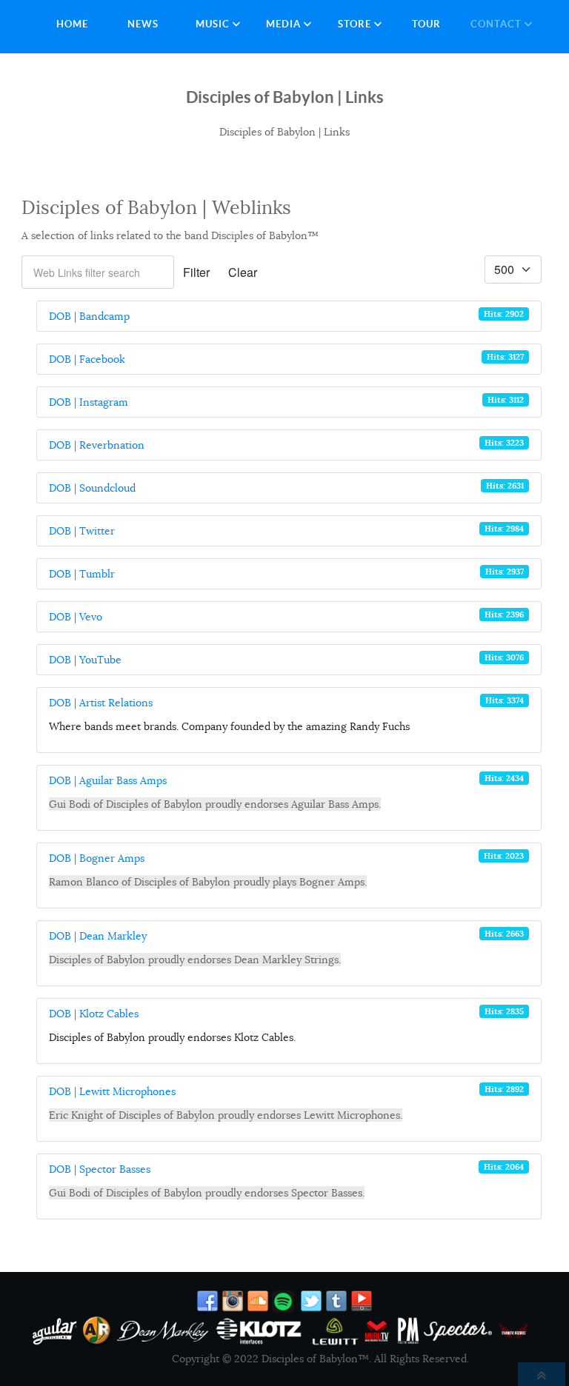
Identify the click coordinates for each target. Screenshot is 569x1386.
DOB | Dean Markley (98, 936)
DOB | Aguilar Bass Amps (108, 780)
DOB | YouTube (85, 659)
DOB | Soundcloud (92, 488)
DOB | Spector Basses (99, 1169)
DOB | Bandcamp (89, 316)
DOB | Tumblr (82, 573)
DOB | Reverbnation (96, 445)
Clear (242, 272)
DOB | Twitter (82, 531)
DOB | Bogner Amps (96, 858)
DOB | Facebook (87, 359)
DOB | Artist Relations (101, 702)
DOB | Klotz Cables (94, 1013)
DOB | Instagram (88, 402)
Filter (196, 272)
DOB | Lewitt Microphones (112, 1091)
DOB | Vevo (75, 616)
